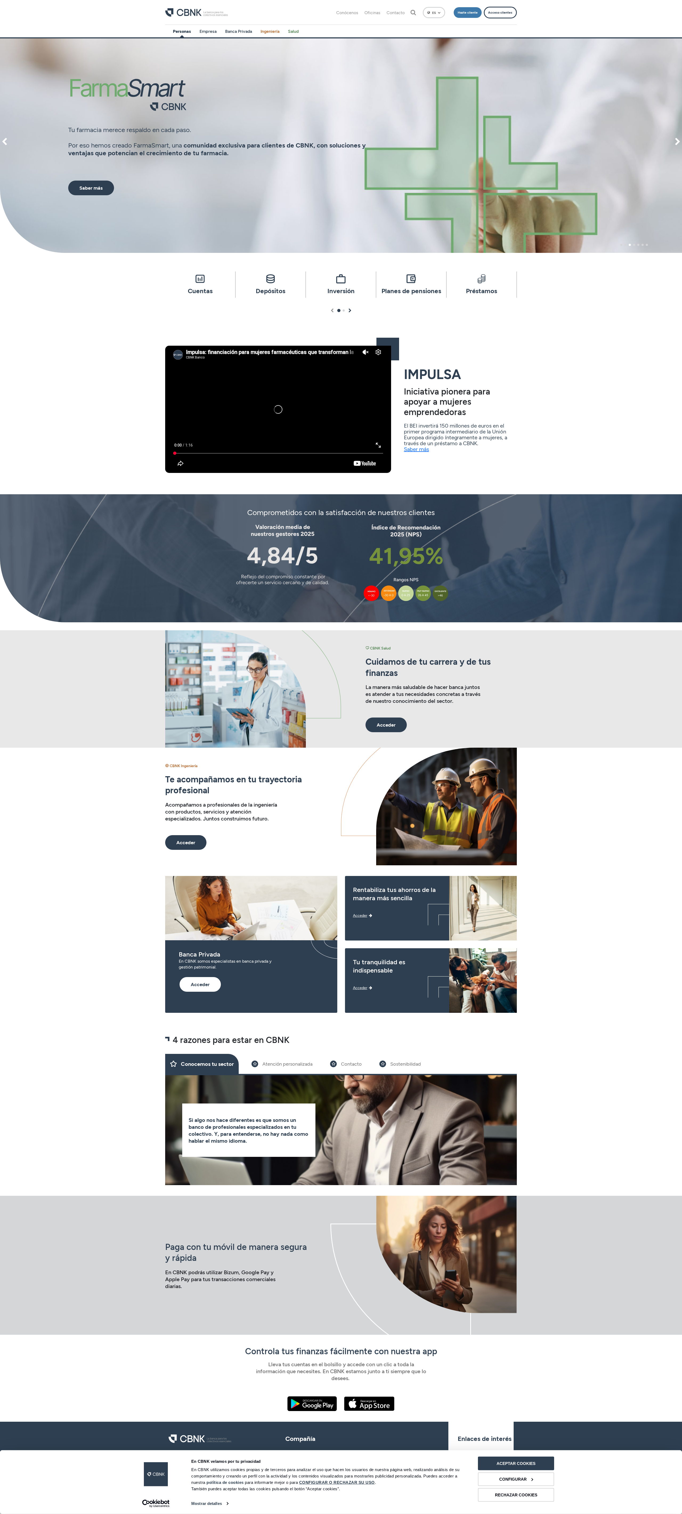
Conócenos (347, 12)
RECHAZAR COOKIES (516, 1494)
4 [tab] (634, 245)
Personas (182, 31)
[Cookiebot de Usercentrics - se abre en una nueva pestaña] (156, 1504)
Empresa (208, 31)
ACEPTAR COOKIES (516, 1463)
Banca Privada (238, 31)
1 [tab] (621, 245)
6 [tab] (643, 245)
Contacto (396, 12)
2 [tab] (625, 245)
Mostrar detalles (206, 1503)
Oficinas (372, 12)
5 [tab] (638, 245)
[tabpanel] (341, 145)
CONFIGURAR (513, 1479)
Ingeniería (270, 31)
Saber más (416, 449)
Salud (293, 31)
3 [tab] (630, 245)
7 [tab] (647, 245)
